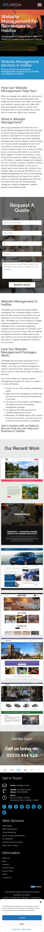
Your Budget (9, 240)
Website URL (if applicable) (16, 250)
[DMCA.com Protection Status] (36, 887)
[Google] (34, 807)
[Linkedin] (39, 807)
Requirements (9, 261)
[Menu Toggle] (39, 4)
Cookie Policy (16, 929)
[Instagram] (16, 807)
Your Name (8, 229)
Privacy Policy (26, 929)
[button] (40, 902)
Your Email (8, 219)
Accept (22, 918)
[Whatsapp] (4, 807)
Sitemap (25, 898)
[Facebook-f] (10, 807)
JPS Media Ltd (14, 898)
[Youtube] (28, 807)
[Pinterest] (4, 812)
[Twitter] (22, 807)
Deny (22, 924)
